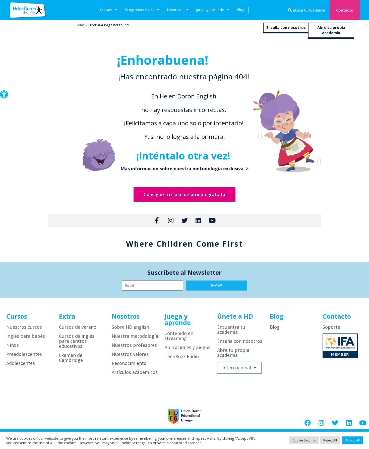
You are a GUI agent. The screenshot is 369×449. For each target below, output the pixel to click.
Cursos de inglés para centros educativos (76, 341)
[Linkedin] (349, 422)
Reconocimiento (129, 363)
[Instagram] (321, 422)
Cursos (106, 9)
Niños (12, 345)
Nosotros (175, 9)
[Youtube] (362, 422)
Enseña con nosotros (286, 27)
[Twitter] (335, 422)
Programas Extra (139, 9)
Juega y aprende (210, 9)
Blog (240, 9)
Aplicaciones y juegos (187, 347)
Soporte (331, 326)
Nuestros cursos (24, 326)
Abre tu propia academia (331, 30)
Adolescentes (20, 363)
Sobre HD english (130, 326)
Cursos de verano (77, 326)
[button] (4, 94)
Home (80, 25)
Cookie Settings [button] (304, 440)
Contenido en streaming (178, 336)
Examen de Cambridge (71, 358)
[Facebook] (307, 422)
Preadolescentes (24, 354)
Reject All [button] (330, 440)
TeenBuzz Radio (181, 356)
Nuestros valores (130, 354)
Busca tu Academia (308, 10)
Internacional (236, 368)
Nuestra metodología (135, 336)
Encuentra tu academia (231, 329)
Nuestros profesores (134, 345)
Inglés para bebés (25, 336)
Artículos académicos (135, 372)
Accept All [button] (352, 440)
